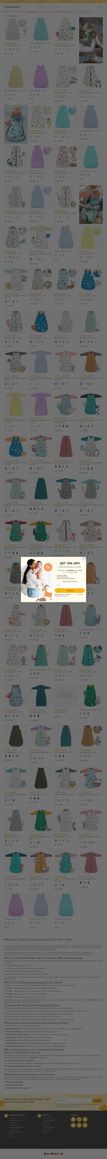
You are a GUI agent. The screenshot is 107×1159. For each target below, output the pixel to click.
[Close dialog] (84, 559)
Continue (70, 590)
